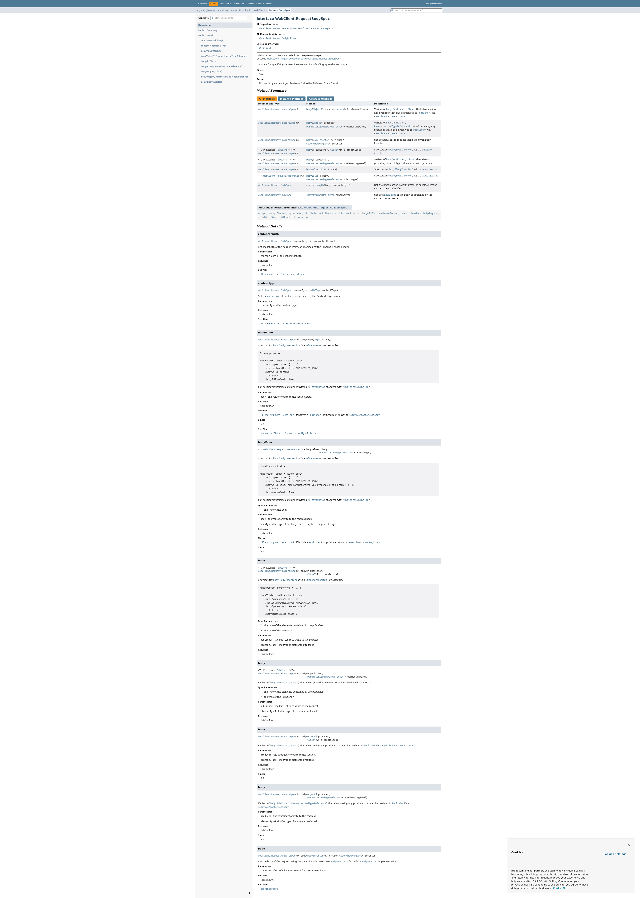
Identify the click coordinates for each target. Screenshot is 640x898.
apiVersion (295, 213)
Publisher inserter (316, 580)
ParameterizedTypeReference (323, 126)
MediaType (328, 195)
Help (269, 3)
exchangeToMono (388, 213)
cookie (339, 213)
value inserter (430, 169)
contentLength (315, 185)
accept (262, 213)
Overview (202, 3)
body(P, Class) (208, 61)
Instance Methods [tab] (292, 98)
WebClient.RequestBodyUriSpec (277, 38)
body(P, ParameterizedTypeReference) (221, 66)
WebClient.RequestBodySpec (314, 28)
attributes (326, 213)
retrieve (303, 217)
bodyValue (312, 169)
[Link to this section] (289, 90)
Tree (228, 3)
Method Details (206, 35)
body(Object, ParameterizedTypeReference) (224, 76)
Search (260, 3)
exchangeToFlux (367, 213)
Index (251, 3)
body (309, 109)
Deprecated (239, 3)
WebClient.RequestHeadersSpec (277, 28)
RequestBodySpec (279, 10)
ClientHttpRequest (317, 143)
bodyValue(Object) (211, 51)
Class (340, 109)
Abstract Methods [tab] (320, 98)
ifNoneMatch (288, 217)
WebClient (259, 10)
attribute (311, 213)
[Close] (628, 845)
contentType (313, 195)
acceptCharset (277, 213)
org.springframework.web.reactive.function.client (223, 10)
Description (205, 25)
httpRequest (430, 213)
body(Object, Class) (211, 71)
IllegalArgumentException (276, 415)
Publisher (283, 149)
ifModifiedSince (268, 217)
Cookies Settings (615, 854)
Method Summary (208, 30)
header (405, 213)
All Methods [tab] (267, 98)
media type (389, 194)
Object (317, 109)
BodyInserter (321, 140)
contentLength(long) (212, 40)
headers (416, 213)
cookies (350, 213)
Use (222, 3)
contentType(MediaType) (214, 45)
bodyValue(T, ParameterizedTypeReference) (224, 56)
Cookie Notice (562, 888)
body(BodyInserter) (211, 82)
